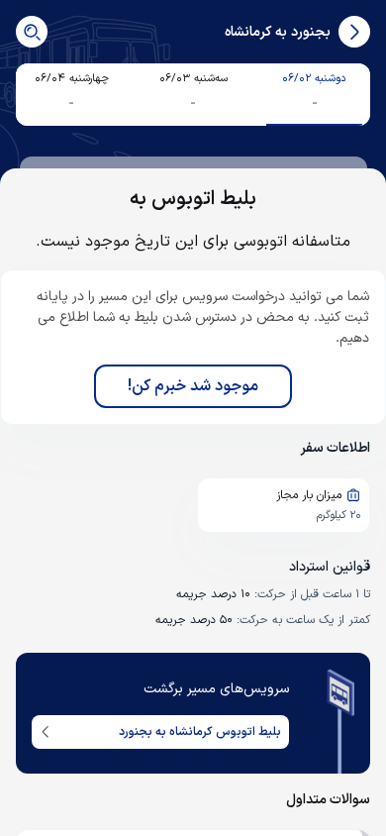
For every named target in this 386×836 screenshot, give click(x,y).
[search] (32, 32)
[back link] (354, 32)
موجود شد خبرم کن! (193, 386)
